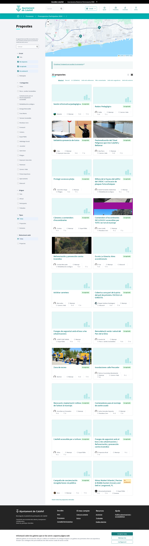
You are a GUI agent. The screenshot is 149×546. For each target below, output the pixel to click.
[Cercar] (61, 9)
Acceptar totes (122, 534)
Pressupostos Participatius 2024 (50, 16)
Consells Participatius (65, 522)
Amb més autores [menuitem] (127, 80)
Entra (78, 518)
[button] (20, 53)
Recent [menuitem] (67, 80)
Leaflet (121, 55)
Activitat (99, 515)
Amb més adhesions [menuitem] (87, 80)
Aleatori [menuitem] (61, 80)
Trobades (99, 518)
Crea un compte (82, 515)
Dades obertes (101, 522)
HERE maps (129, 55)
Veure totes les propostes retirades (63, 500)
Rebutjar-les (122, 538)
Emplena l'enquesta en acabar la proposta (69, 64)
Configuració (122, 542)
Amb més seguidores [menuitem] (114, 80)
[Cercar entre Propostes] (37, 46)
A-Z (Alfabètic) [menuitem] (75, 80)
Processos (30, 16)
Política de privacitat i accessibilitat (123, 516)
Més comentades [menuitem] (100, 80)
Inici (58, 514)
